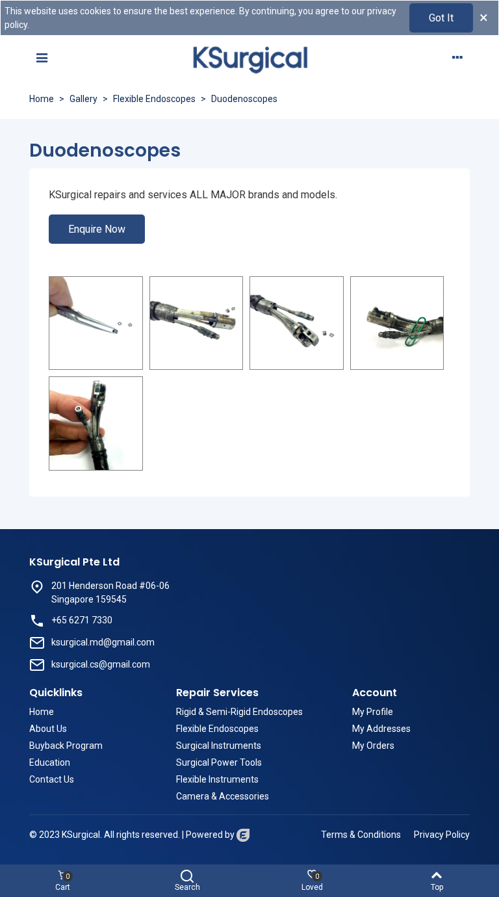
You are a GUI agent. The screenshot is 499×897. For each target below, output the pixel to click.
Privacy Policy (442, 834)
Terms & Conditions (361, 834)
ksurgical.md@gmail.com (103, 642)
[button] (97, 229)
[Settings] (457, 57)
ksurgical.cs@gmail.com (100, 664)
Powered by (211, 834)
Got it (441, 18)
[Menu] (41, 57)
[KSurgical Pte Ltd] (249, 57)
